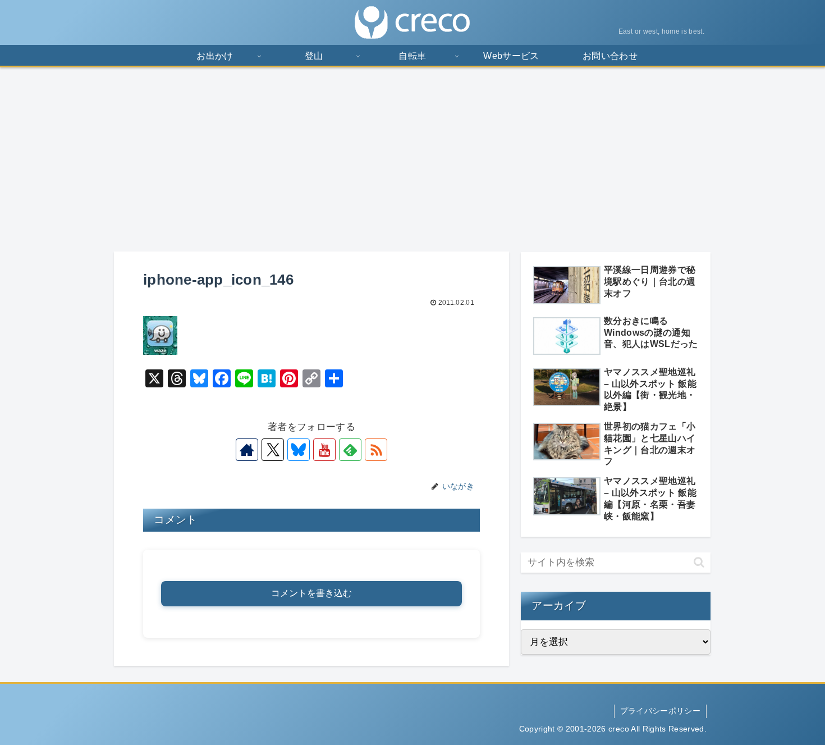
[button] (699, 562)
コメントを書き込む (311, 593)
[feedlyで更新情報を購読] (350, 449)
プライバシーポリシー (660, 710)
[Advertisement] (412, 159)
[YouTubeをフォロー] (324, 449)
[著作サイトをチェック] (247, 449)
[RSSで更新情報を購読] (376, 449)
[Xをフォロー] (273, 449)
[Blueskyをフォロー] (298, 449)
